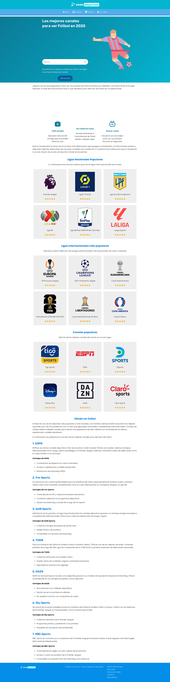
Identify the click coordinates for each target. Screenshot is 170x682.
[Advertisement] (65, 43)
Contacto (110, 675)
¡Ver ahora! (65, 78)
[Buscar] (84, 61)
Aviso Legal (111, 669)
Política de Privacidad (114, 667)
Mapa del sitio (112, 677)
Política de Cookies (114, 672)
